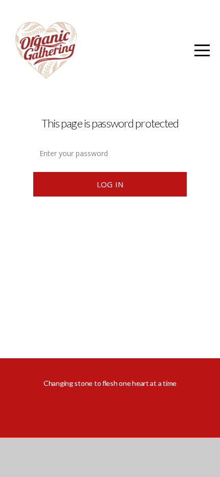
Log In (110, 184)
